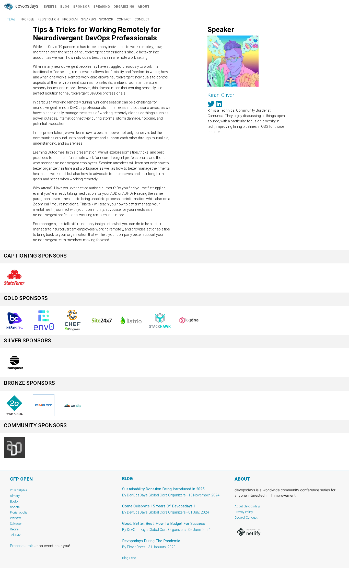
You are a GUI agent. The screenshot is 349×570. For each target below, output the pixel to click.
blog (64, 6)
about (143, 6)
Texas (11, 19)
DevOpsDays (26, 6)
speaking (101, 6)
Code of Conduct (246, 517)
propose (27, 19)
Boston (14, 501)
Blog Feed (129, 558)
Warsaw (15, 518)
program (70, 19)
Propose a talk (21, 545)
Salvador (16, 524)
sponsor (81, 6)
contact (124, 19)
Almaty (15, 496)
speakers (88, 19)
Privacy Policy (244, 512)
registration (48, 19)
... (208, 141)
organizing (123, 6)
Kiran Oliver (220, 95)
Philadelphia (18, 490)
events (50, 6)
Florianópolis (18, 512)
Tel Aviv (15, 535)
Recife (14, 529)
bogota (15, 507)
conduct (142, 19)
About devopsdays (248, 506)
